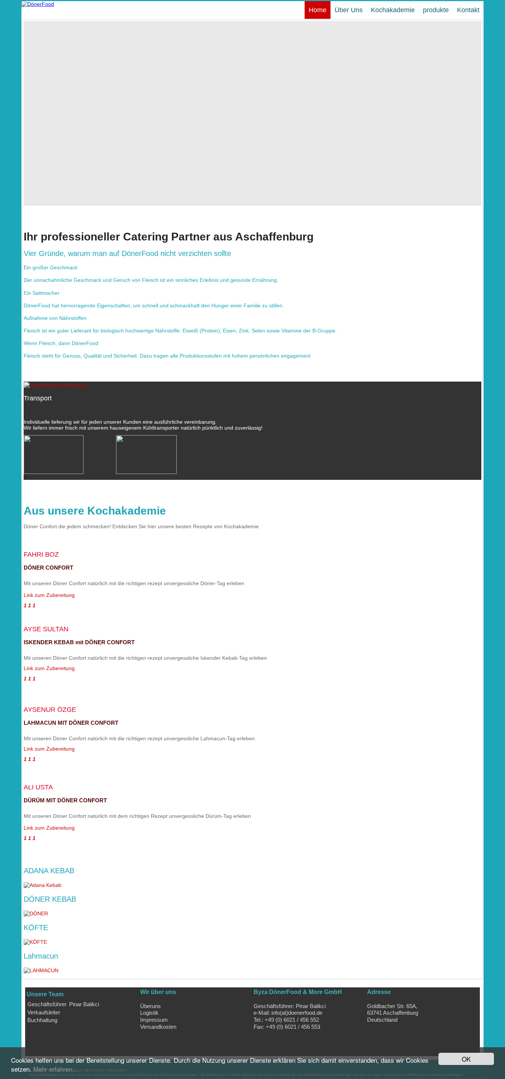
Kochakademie (393, 10)
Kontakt (468, 10)
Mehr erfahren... (55, 1068)
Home (317, 10)
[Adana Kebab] (44, 885)
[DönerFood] (37, 4)
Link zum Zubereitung (49, 595)
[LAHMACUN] (42, 970)
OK (466, 1058)
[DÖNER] (37, 913)
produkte (436, 10)
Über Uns (349, 10)
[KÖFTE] (37, 942)
